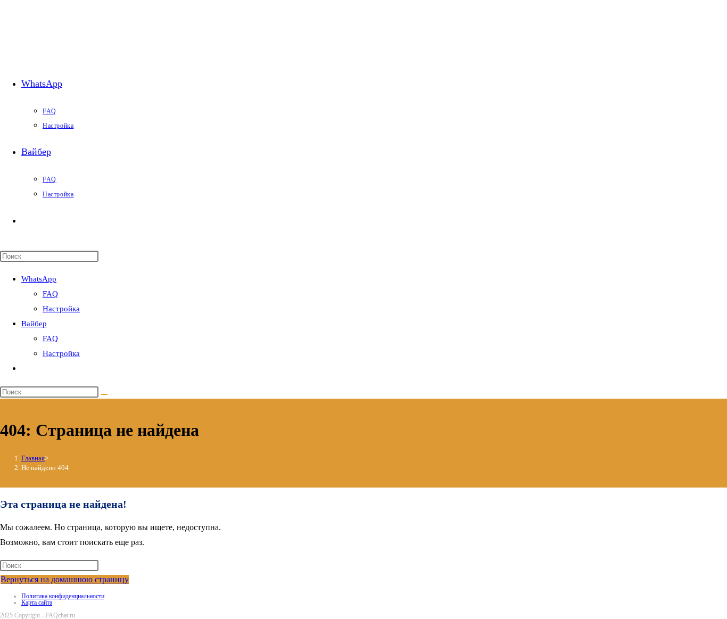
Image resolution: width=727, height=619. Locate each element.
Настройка (61, 308)
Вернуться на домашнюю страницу (65, 579)
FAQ (50, 294)
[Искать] (104, 394)
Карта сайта (36, 602)
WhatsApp (38, 279)
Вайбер (34, 323)
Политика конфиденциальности (62, 596)
